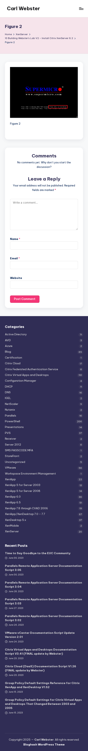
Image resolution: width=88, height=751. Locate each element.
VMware (10, 467)
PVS (8, 433)
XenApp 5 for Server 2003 (22, 485)
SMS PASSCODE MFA (19, 450)
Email (15, 258)
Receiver (10, 438)
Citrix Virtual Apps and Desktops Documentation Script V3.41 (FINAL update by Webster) (41, 651)
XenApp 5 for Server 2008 (22, 491)
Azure (8, 346)
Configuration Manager (20, 380)
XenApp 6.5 (13, 502)
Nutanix (10, 409)
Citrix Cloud (12, 363)
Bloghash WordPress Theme (44, 744)
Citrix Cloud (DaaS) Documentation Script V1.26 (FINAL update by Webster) (40, 668)
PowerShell (12, 421)
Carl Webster (23, 8)
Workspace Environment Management (30, 473)
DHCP (9, 386)
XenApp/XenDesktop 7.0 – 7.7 (25, 514)
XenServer (12, 531)
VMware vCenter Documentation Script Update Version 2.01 (40, 635)
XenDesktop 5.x (15, 520)
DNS (8, 392)
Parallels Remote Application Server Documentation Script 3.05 (43, 568)
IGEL (8, 398)
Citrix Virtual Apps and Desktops (27, 375)
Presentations (14, 427)
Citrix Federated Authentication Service (31, 369)
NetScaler (11, 404)
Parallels (10, 415)
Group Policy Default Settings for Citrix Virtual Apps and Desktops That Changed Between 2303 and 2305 (43, 704)
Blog (8, 351)
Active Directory (16, 334)
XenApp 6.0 (13, 496)
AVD (8, 340)
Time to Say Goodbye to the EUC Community (37, 553)
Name (15, 239)
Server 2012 (13, 444)
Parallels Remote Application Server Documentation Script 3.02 (43, 618)
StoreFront (12, 456)
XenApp (10, 479)
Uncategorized (15, 462)
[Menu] (81, 8)
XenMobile (12, 525)
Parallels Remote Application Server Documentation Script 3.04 (43, 584)
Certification (13, 357)
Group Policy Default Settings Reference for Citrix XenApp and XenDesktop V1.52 (42, 685)
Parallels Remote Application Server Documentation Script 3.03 (43, 601)
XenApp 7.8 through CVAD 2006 (26, 508)
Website (16, 278)
